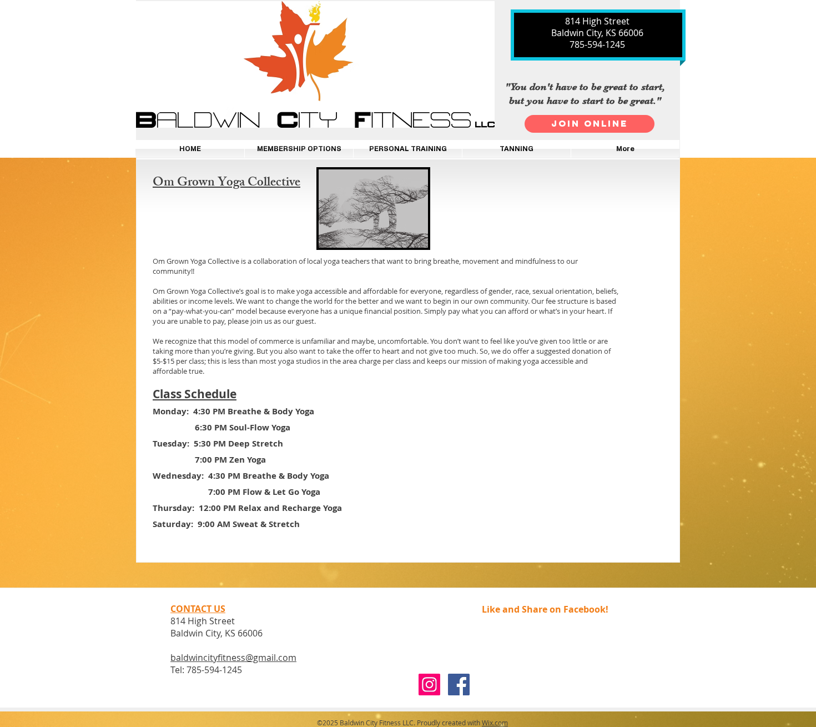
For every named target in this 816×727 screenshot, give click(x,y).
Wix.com (495, 722)
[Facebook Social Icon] (459, 684)
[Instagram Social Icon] (429, 684)
